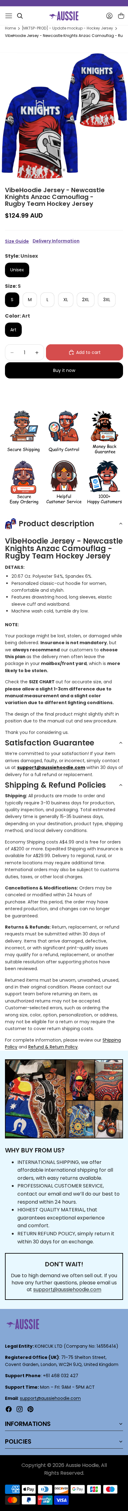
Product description (56, 523)
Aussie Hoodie (82, 1465)
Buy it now (64, 370)
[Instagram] (19, 1409)
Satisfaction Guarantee (49, 743)
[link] (23, 432)
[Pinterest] (30, 1409)
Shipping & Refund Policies (55, 785)
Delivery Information (56, 241)
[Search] (20, 16)
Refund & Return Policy (53, 1047)
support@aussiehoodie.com (67, 1289)
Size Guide (17, 241)
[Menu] (8, 16)
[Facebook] (8, 1409)
